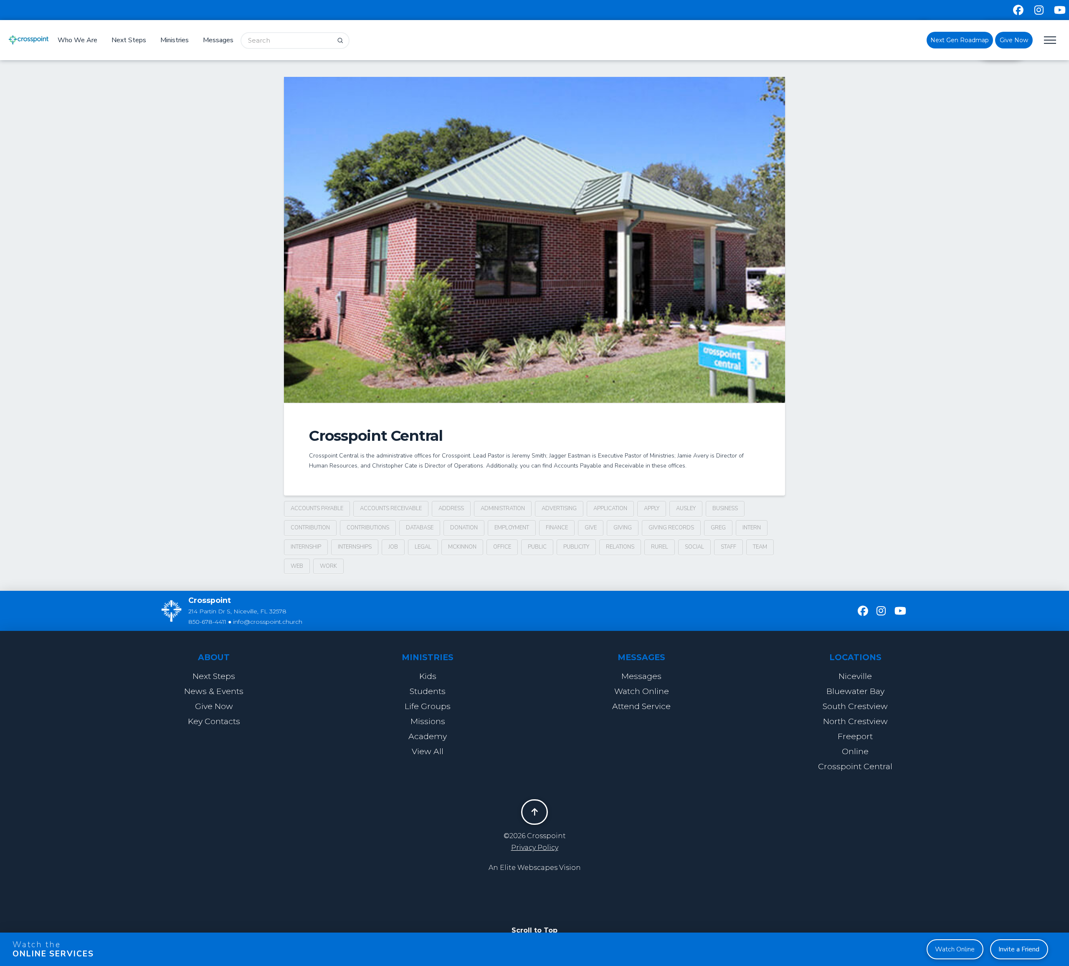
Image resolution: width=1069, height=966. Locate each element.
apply (651, 508)
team (760, 547)
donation (464, 527)
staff (728, 547)
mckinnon (462, 547)
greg (718, 527)
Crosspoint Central (376, 436)
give (591, 527)
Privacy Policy (534, 848)
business (725, 508)
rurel (659, 547)
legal (423, 547)
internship (306, 547)
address (451, 508)
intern (751, 527)
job (393, 547)
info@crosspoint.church (267, 621)
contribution (310, 527)
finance (557, 527)
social (694, 547)
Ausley (686, 508)
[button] (1049, 40)
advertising (559, 508)
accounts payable (317, 508)
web (297, 566)
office (502, 547)
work (328, 566)
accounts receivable (391, 508)
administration (503, 508)
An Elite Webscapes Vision (535, 868)
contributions (368, 527)
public (537, 547)
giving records (671, 527)
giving (622, 527)
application (610, 508)
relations (620, 547)
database (419, 527)
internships (355, 547)
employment (511, 527)
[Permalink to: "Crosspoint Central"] (534, 240)
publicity (576, 547)
